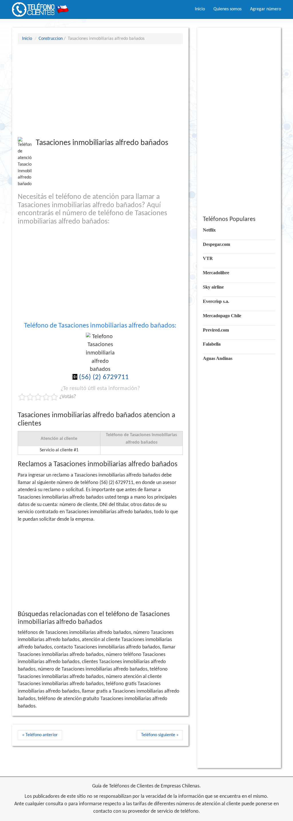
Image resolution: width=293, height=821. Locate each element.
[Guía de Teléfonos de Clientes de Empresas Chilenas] (41, 7)
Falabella (212, 344)
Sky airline (213, 287)
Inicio (200, 9)
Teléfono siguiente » (160, 735)
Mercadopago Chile (222, 315)
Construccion (51, 38)
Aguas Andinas (217, 358)
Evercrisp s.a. (216, 301)
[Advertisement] (100, 90)
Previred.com (216, 330)
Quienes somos (227, 9)
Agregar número (265, 9)
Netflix (209, 230)
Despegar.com (216, 244)
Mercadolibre (216, 272)
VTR (208, 258)
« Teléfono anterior (40, 735)
